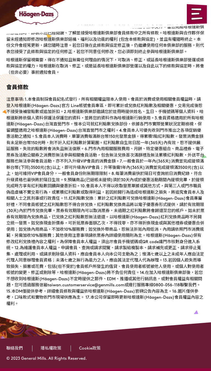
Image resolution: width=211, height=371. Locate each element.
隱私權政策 (51, 348)
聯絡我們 (14, 348)
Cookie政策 (90, 348)
